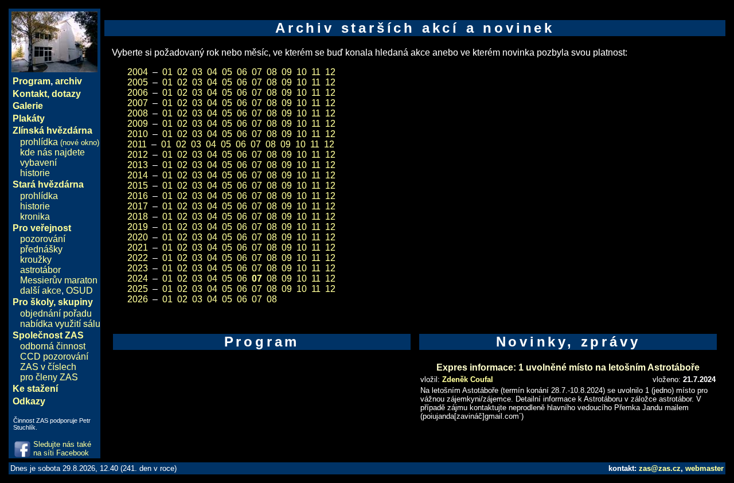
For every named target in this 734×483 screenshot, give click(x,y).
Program (31, 81)
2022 (137, 258)
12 (330, 72)
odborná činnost (52, 346)
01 (167, 72)
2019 (137, 227)
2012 (137, 154)
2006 (137, 93)
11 (316, 72)
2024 (137, 278)
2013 (137, 165)
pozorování (42, 239)
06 (242, 72)
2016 (137, 196)
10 (301, 72)
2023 (137, 268)
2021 (137, 247)
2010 (137, 134)
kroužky (36, 259)
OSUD (79, 290)
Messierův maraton (58, 280)
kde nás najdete (52, 152)
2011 (137, 144)
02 (182, 72)
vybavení (38, 163)
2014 (137, 175)
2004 (137, 72)
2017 (137, 206)
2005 (137, 82)
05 (227, 72)
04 (212, 72)
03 (197, 72)
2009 (137, 123)
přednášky (41, 249)
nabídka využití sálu (60, 324)
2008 (137, 113)
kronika (35, 216)
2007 (137, 103)
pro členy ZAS (49, 377)
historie (35, 173)
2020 (137, 237)
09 (287, 72)
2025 (137, 289)
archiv (68, 81)
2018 (137, 216)
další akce (40, 290)
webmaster (704, 468)
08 (272, 72)
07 (257, 72)
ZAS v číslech (48, 367)
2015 (137, 185)
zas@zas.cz (660, 468)
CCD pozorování (54, 356)
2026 (137, 299)
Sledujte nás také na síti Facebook (62, 448)
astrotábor (40, 270)
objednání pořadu (56, 313)
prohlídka (59, 142)
